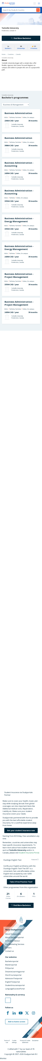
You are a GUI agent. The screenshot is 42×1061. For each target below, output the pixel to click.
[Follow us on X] (27, 1013)
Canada (18, 54)
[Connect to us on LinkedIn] (14, 1013)
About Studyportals (13, 934)
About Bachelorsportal (14, 937)
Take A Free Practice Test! (21, 882)
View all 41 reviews (11, 724)
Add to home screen (16, 1021)
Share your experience (20, 769)
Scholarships (21, 48)
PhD (20, 462)
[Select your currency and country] (8, 1000)
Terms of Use (7, 1041)
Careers (8, 947)
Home (3, 54)
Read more (8, 750)
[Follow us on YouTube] (20, 1013)
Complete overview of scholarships (20, 528)
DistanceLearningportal (14, 971)
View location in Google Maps (18, 679)
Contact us (9, 951)
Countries (11, 54)
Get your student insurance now (21, 830)
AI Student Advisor (12, 941)
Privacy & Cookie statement (25, 1041)
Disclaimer (35, 1040)
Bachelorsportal (11, 961)
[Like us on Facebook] (7, 1013)
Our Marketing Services (14, 944)
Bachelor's (8, 48)
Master (13, 462)
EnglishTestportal (12, 982)
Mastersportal (11, 965)
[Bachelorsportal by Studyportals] (9, 3)
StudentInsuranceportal (15, 985)
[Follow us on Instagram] (33, 1013)
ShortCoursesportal (13, 975)
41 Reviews (33, 48)
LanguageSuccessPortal (15, 989)
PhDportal (9, 968)
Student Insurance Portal (29, 853)
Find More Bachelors (22, 38)
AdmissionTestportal (13, 978)
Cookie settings (14, 1041)
